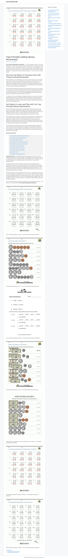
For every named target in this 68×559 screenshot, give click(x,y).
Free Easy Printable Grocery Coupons (13, 551)
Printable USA (9, 550)
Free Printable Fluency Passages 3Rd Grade (18, 143)
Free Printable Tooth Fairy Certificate (17, 149)
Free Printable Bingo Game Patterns (13, 552)
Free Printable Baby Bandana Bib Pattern (18, 137)
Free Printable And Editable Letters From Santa (19, 135)
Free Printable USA (12, 1)
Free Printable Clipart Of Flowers (54, 42)
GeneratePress (41, 557)
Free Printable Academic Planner (54, 23)
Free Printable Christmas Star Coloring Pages (19, 141)
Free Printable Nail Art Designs (54, 44)
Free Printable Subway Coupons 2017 (17, 147)
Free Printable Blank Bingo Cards (16, 139)
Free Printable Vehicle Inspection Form (17, 153)
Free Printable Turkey (14, 151)
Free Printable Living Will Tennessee (17, 145)
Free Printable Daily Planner (53, 13)
